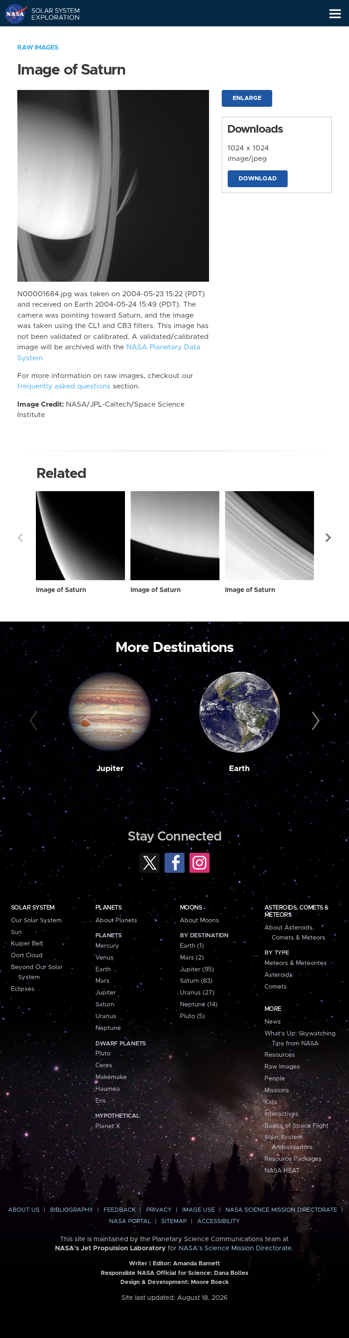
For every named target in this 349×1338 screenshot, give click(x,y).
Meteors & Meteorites (295, 963)
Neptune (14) (199, 1004)
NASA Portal (130, 1221)
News (272, 1022)
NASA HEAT (281, 1171)
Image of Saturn (61, 590)
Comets (275, 987)
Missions (276, 1090)
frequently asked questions (63, 386)
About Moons (199, 920)
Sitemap (174, 1221)
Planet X (107, 1126)
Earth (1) (192, 946)
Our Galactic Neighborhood (50, 34)
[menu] (335, 14)
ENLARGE (247, 98)
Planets (108, 908)
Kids (270, 1102)
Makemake (111, 1077)
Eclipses (23, 989)
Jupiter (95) (197, 969)
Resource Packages (293, 1159)
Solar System (33, 908)
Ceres (103, 1065)
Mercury (107, 946)
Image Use (198, 1210)
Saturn (105, 1004)
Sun (16, 932)
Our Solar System (36, 920)
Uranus (105, 1016)
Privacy (159, 1210)
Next (329, 537)
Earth (239, 769)
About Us (24, 1210)
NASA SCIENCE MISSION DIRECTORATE (281, 1210)
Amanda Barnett (196, 1264)
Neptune (108, 1028)
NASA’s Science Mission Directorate (235, 1248)
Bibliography (71, 1210)
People (274, 1078)
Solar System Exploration (50, 13)
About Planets (116, 920)
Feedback (119, 1210)
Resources (279, 1055)
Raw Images (37, 48)
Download (258, 179)
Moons (191, 908)
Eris (100, 1101)
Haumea (107, 1089)
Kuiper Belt (27, 943)
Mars (102, 981)
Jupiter (110, 769)
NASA (12, 13)
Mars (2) (192, 958)
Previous (20, 537)
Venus (104, 958)
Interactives (281, 1114)
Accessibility (218, 1221)
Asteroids (278, 975)
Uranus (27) (197, 993)
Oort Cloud (27, 955)
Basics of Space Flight (296, 1126)
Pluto (102, 1053)
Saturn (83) (196, 981)
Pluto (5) (192, 1016)
